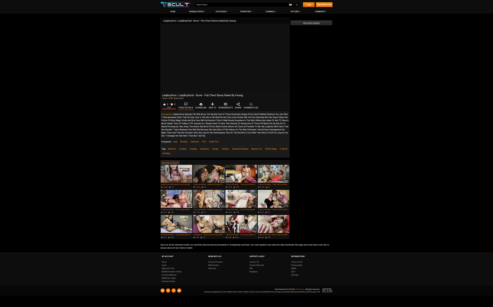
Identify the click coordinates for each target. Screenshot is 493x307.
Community (320, 12)
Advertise (212, 268)
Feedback (253, 272)
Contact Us (254, 262)
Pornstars (245, 12)
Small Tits (213, 141)
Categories (221, 12)
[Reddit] (179, 291)
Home (172, 12)
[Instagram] (168, 291)
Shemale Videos (196, 12)
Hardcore (195, 141)
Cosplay (193, 149)
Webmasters (213, 265)
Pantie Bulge (271, 149)
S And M (283, 149)
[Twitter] (162, 291)
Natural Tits (256, 149)
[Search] (297, 4)
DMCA (293, 268)
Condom (183, 149)
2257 (293, 272)
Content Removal (256, 265)
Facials (215, 149)
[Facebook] (174, 291)
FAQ (251, 268)
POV (204, 141)
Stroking (166, 153)
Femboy (225, 149)
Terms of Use (296, 262)
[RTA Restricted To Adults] (327, 290)
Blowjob (183, 141)
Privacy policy (296, 265)
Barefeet (172, 149)
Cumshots (204, 149)
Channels (270, 12)
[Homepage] (175, 4)
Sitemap (294, 275)
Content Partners (215, 262)
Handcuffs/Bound (240, 149)
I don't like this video (171, 104)
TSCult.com (299, 289)
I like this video (164, 104)
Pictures (295, 12)
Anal (175, 141)
